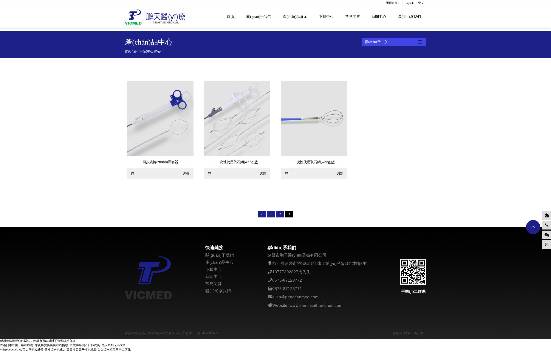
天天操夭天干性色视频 (82, 349)
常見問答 (352, 17)
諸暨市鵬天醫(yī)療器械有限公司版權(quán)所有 (157, 333)
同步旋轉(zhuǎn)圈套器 (160, 161)
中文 (421, 3)
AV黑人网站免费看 (31, 349)
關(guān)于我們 (258, 17)
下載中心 (326, 17)
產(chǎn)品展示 (295, 17)
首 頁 (231, 17)
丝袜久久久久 (9, 349)
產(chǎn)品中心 (219, 262)
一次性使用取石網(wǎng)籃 (237, 161)
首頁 (128, 51)
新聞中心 (378, 17)
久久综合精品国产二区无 (114, 349)
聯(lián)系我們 (409, 17)
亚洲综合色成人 (55, 349)
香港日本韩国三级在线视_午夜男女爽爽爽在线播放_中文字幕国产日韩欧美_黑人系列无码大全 (63, 345)
